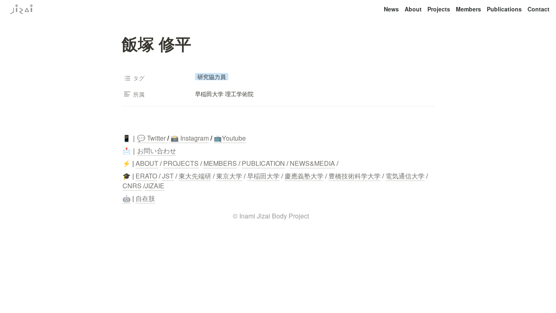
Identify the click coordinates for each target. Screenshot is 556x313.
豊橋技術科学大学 (354, 176)
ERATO (146, 176)
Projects (438, 9)
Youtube (234, 138)
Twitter (155, 138)
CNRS (132, 185)
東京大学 (229, 176)
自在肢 (145, 198)
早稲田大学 (263, 176)
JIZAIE (154, 185)
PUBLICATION (263, 163)
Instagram (194, 138)
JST (168, 176)
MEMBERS (220, 163)
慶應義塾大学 (304, 176)
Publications (504, 9)
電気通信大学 (405, 176)
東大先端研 (195, 176)
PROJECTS (181, 163)
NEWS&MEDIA (312, 163)
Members (468, 9)
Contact (538, 9)
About (413, 9)
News (391, 9)
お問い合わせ (156, 150)
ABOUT (147, 163)
